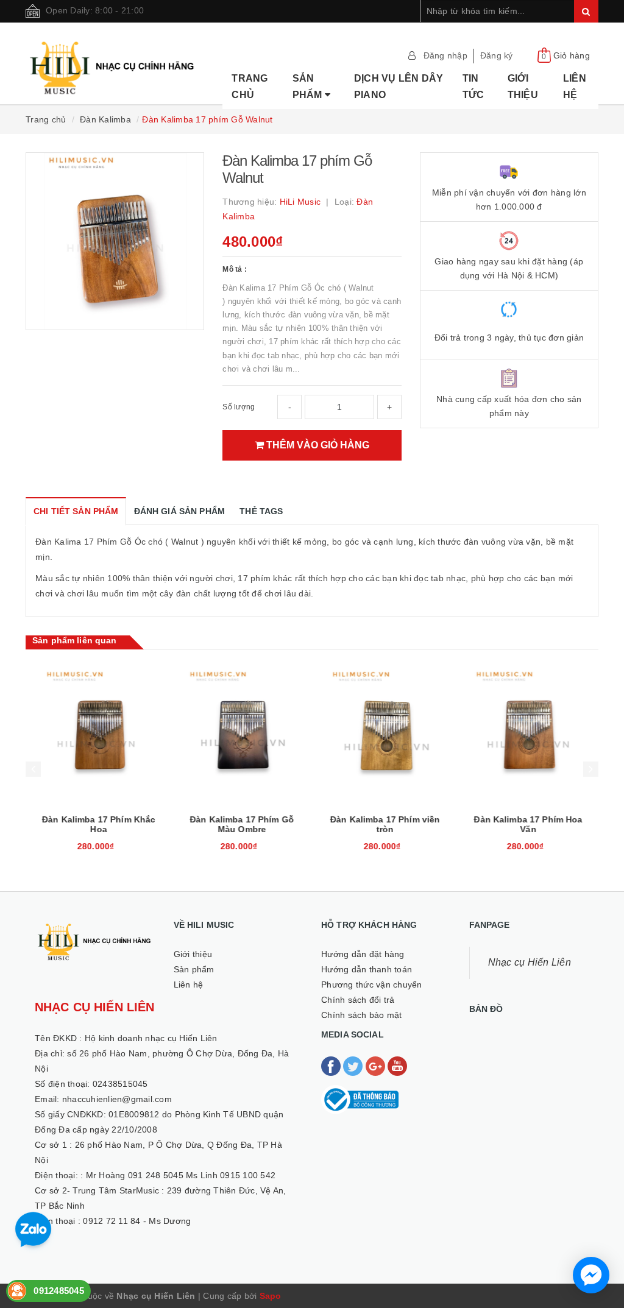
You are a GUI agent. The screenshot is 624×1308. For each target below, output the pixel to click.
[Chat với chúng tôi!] (591, 1275)
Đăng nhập (445, 55)
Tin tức (473, 86)
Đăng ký (496, 55)
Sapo (271, 1296)
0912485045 (59, 1290)
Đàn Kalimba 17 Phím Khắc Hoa (97, 824)
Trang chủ (250, 86)
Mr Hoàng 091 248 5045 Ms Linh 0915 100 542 (181, 1175)
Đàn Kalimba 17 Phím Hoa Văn (526, 824)
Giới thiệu (523, 86)
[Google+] (377, 1065)
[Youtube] (397, 1065)
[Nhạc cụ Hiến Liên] (113, 62)
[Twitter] (354, 1065)
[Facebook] (332, 1065)
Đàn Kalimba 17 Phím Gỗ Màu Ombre (240, 824)
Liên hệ (574, 86)
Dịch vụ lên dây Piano (399, 86)
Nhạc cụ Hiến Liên (529, 962)
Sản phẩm (308, 86)
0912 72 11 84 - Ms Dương (137, 1221)
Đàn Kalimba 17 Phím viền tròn (383, 824)
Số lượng (238, 407)
